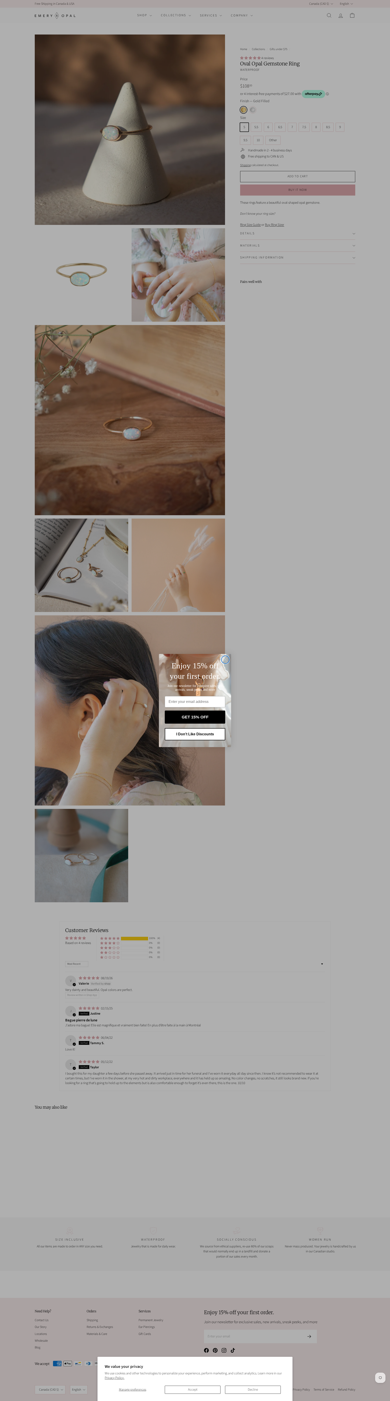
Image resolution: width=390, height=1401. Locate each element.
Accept (192, 1389)
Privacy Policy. (114, 1378)
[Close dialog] (225, 660)
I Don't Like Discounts (195, 734)
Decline (253, 1389)
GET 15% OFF (195, 717)
